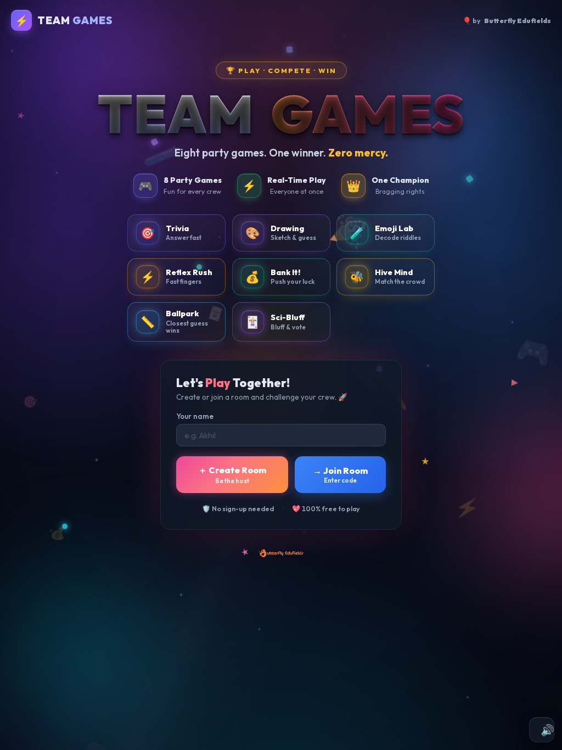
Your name (194, 416)
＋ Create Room (232, 474)
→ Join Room (340, 474)
